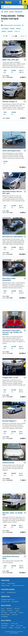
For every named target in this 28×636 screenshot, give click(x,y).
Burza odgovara (4, 623)
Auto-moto (16, 608)
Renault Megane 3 (9, 421)
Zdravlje (12, 625)
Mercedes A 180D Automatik (9, 279)
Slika (14, 36)
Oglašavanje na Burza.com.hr (8, 599)
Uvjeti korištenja (11, 583)
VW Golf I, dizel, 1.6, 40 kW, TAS (12, 514)
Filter (4, 36)
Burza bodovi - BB (5, 601)
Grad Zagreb (5, 28)
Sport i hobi (14, 614)
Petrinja (12, 28)
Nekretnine (9, 608)
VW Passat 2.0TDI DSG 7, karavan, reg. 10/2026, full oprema (12, 332)
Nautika (3, 610)
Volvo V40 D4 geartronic (11, 151)
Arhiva (24, 627)
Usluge (16, 610)
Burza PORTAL (6, 620)
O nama (3, 583)
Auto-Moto (6, 11)
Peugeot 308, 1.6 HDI (10, 377)
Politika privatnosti (5, 585)
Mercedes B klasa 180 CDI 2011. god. (12, 192)
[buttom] (25, 59)
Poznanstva (10, 610)
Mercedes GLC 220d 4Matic (12, 237)
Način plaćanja (15, 601)
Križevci (4, 31)
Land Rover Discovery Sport (10, 557)
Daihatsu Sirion (8, 463)
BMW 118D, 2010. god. (10, 60)
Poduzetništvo (4, 625)
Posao (2, 608)
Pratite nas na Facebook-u (18, 585)
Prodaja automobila (18, 11)
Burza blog (17, 627)
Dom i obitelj (4, 612)
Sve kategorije (4, 616)
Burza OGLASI (6, 605)
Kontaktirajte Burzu (11, 592)
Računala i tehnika (5, 614)
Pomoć (2, 592)
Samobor (10, 31)
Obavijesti (21, 612)
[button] (20, 2)
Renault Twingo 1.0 (9, 101)
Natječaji (11, 627)
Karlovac (18, 28)
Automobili (11, 11)
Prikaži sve (17, 31)
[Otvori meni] (2, 2)
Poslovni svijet (12, 612)
